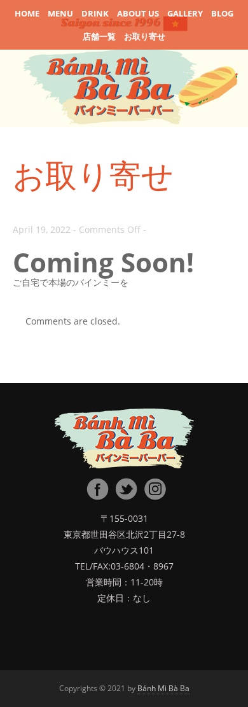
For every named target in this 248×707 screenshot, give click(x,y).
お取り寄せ (144, 36)
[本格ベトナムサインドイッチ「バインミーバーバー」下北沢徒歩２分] (124, 440)
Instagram (154, 489)
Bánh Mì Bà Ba (163, 688)
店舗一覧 (99, 36)
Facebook (97, 489)
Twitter (125, 489)
